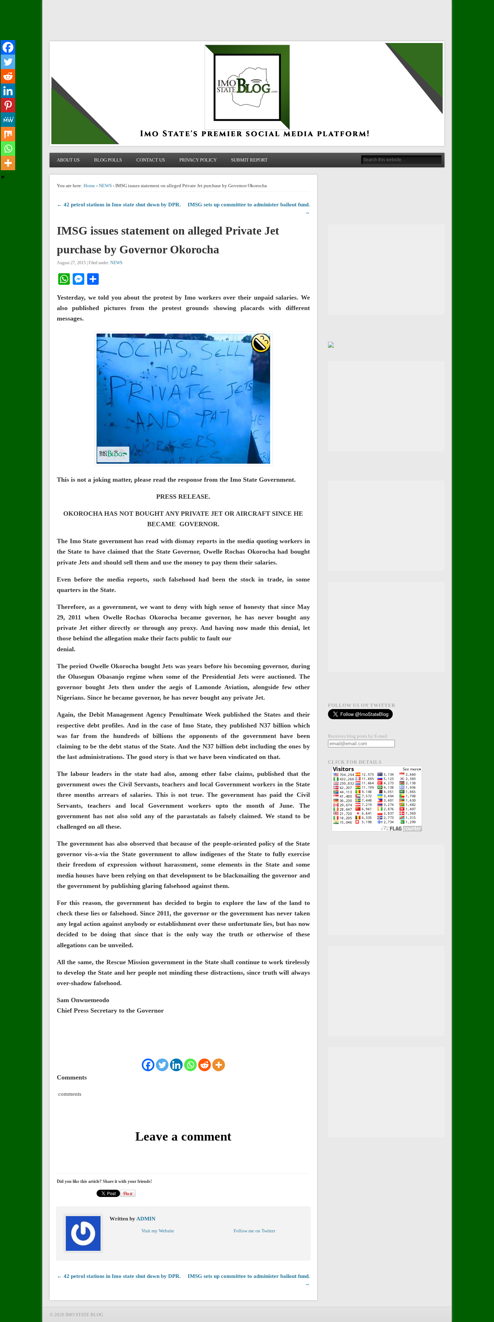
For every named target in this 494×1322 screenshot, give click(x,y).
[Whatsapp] (190, 1065)
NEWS (105, 185)
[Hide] (3, 177)
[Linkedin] (176, 1065)
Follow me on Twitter (254, 1230)
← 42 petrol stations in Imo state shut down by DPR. (119, 204)
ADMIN (146, 1219)
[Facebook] (148, 1065)
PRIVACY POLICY (198, 160)
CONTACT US (150, 160)
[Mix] (8, 134)
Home (89, 185)
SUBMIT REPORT (249, 160)
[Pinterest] (8, 105)
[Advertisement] (386, 269)
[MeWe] (8, 119)
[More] (218, 1065)
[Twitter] (162, 1065)
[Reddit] (204, 1065)
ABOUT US (68, 160)
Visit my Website (157, 1230)
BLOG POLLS (108, 160)
